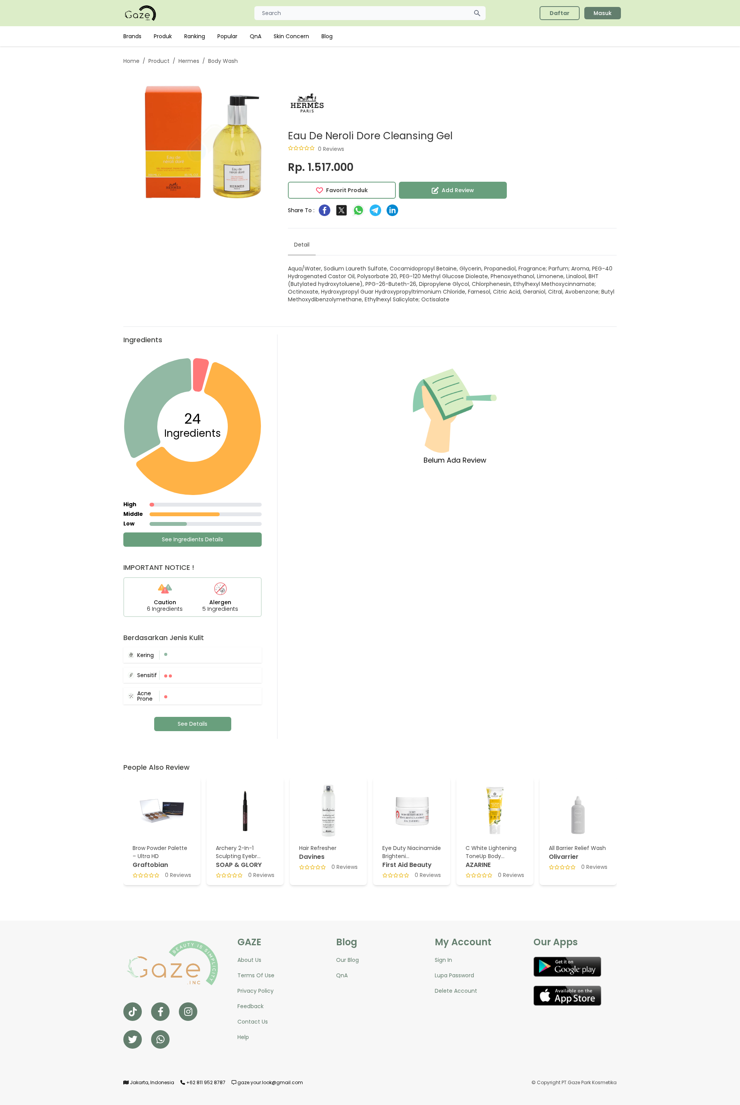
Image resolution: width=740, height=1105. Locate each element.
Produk (163, 36)
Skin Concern (291, 36)
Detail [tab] (301, 244)
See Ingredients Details (192, 539)
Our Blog (347, 960)
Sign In (443, 960)
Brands (132, 36)
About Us (249, 960)
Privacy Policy (255, 991)
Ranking (194, 36)
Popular (227, 36)
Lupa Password (454, 975)
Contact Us (252, 1022)
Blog (327, 36)
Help (243, 1037)
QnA (255, 36)
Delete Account (456, 991)
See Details (192, 724)
